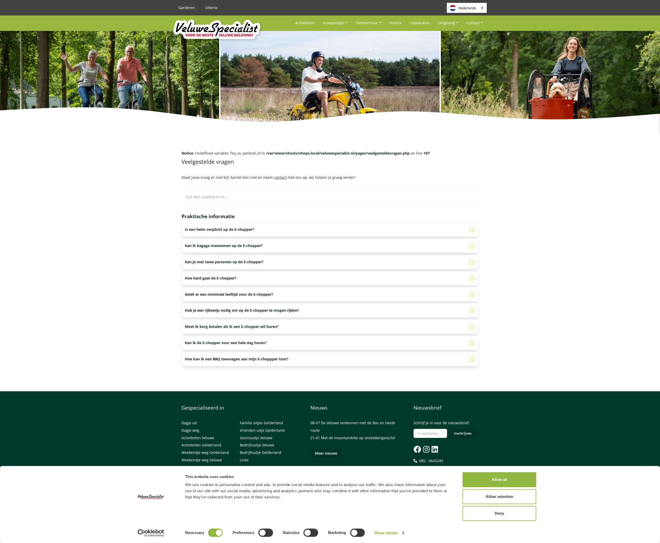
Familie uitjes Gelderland (261, 422)
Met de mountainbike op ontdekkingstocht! (358, 437)
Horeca (395, 22)
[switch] (265, 533)
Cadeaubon (420, 22)
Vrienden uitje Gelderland (262, 430)
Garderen (186, 7)
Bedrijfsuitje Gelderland (260, 452)
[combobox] (467, 8)
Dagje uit (189, 422)
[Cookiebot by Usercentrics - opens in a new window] (151, 533)
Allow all (499, 479)
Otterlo (211, 7)
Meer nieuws (326, 453)
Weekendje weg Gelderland (205, 452)
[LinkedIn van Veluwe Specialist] (434, 449)
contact (280, 177)
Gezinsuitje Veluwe (256, 437)
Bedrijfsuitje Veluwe (257, 445)
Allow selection (499, 496)
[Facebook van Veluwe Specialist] (417, 449)
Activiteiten (305, 22)
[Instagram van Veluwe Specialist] (426, 449)
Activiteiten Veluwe (198, 437)
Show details (386, 533)
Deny (499, 513)
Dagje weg (190, 430)
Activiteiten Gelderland (201, 445)
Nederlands (467, 8)
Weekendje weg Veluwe (202, 459)
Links (244, 459)
